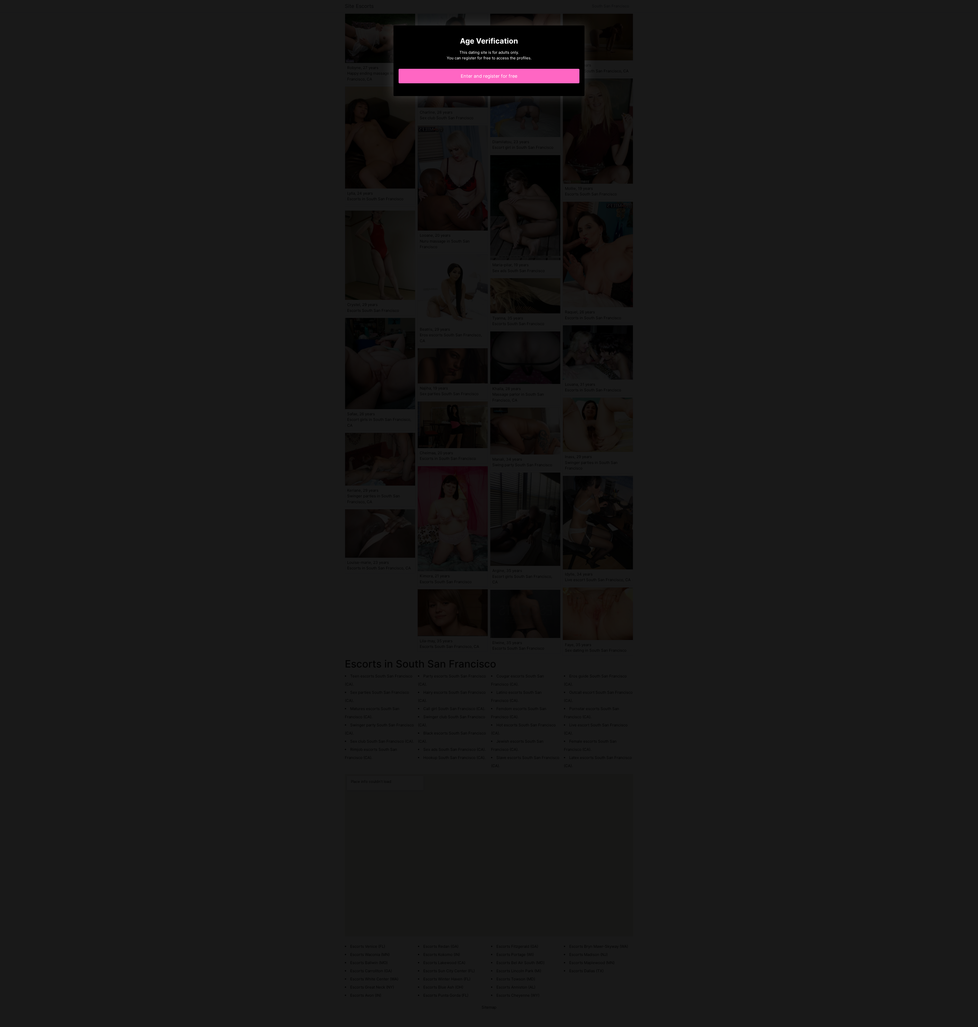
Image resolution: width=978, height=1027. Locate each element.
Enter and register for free (489, 76)
